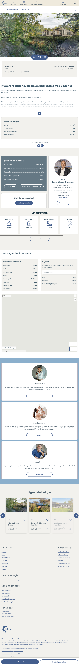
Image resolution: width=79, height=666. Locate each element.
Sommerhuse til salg (63, 566)
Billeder (34, 57)
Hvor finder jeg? (9, 348)
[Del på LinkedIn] (38, 145)
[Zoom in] (75, 295)
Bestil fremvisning (20, 662)
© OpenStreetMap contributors (18, 351)
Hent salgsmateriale (59, 662)
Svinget (23, 9)
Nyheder (4, 552)
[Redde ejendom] (74, 9)
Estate (7, 628)
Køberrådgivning (6, 590)
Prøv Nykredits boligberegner (31, 186)
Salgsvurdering (6, 596)
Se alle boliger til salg (64, 552)
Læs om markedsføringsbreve (9, 656)
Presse (3, 555)
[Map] (39, 323)
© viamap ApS (6, 351)
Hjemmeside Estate (4, 3)
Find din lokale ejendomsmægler (11, 580)
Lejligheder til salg (63, 555)
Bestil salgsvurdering (24, 203)
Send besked (63, 203)
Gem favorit (24, 520)
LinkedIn (4, 569)
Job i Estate (5, 563)
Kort (45, 57)
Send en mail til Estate (8, 616)
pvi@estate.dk (63, 198)
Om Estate (5, 561)
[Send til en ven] (42, 145)
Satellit (73, 348)
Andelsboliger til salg (64, 558)
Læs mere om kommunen (39, 239)
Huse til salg (61, 561)
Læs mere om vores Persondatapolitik (11, 654)
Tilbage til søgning (12, 9)
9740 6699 (64, 193)
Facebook (4, 566)
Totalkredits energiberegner (10, 602)
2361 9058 (65, 195)
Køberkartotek (6, 593)
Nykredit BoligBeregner (8, 599)
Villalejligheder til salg (64, 563)
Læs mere (39, 396)
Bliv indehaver (6, 558)
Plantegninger (39, 57)
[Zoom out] (75, 299)
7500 (28, 9)
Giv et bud (11, 186)
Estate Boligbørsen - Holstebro (63, 190)
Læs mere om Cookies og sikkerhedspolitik (12, 651)
